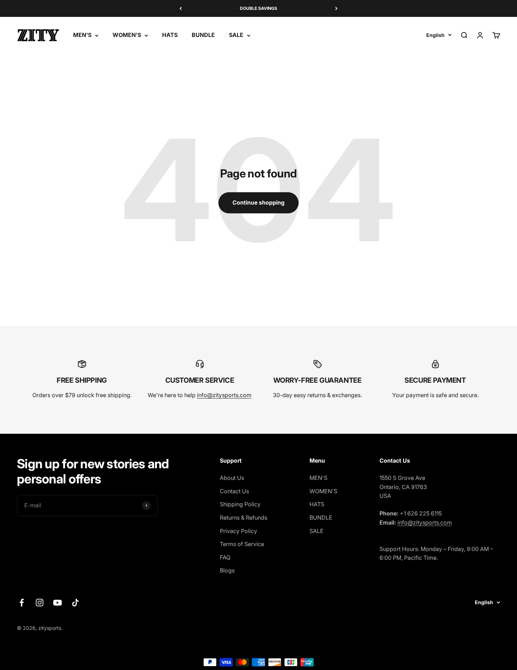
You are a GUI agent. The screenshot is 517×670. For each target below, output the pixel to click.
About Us (232, 477)
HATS (170, 35)
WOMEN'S (127, 35)
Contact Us (234, 491)
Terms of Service (242, 543)
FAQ (225, 557)
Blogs (227, 570)
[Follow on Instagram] (39, 602)
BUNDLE (203, 35)
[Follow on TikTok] (75, 602)
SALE (236, 35)
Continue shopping (258, 202)
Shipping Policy (240, 504)
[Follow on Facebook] (21, 602)
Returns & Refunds (243, 517)
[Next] (336, 8)
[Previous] (180, 8)
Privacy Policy (238, 530)
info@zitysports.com (224, 395)
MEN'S (82, 35)
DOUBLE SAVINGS (258, 8)
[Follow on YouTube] (57, 602)
